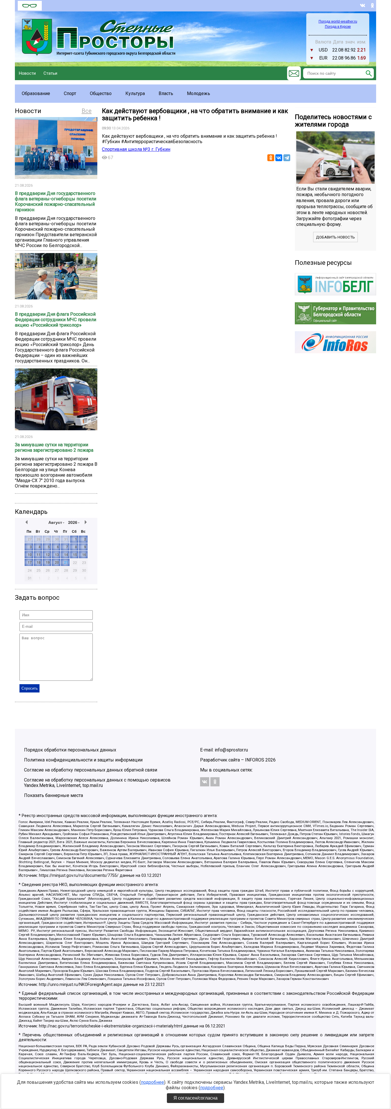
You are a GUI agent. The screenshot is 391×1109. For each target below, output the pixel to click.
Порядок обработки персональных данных (70, 750)
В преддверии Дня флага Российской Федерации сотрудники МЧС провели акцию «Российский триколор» (55, 319)
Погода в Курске (338, 27)
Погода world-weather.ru (338, 21)
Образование (36, 93)
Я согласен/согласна (195, 1098)
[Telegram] (286, 157)
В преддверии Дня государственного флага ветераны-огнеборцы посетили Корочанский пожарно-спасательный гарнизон (55, 201)
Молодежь (198, 93)
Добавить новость (335, 237)
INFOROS (254, 760)
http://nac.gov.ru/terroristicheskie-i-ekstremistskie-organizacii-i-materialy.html (110, 1026)
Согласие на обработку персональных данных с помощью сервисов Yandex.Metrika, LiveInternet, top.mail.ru (97, 782)
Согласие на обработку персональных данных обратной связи (90, 770)
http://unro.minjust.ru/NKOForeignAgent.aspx (80, 984)
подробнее (152, 1082)
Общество (101, 93)
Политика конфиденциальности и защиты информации (83, 760)
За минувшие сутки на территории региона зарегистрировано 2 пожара (54, 447)
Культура (135, 93)
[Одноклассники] (270, 157)
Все (87, 110)
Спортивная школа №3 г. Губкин (136, 149)
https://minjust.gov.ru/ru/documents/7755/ (79, 875)
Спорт (70, 93)
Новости (27, 73)
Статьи (50, 73)
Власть (166, 93)
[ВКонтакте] (278, 157)
